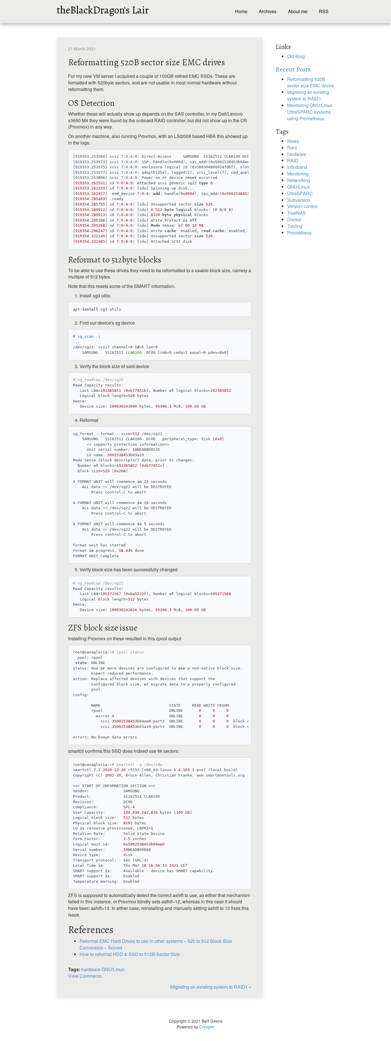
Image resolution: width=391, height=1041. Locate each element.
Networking (298, 180)
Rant (292, 147)
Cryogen (207, 1027)
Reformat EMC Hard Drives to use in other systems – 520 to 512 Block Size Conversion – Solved (156, 944)
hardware (90, 969)
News (293, 141)
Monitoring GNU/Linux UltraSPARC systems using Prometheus (309, 112)
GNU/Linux (113, 969)
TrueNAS (296, 213)
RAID (292, 160)
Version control (302, 206)
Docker (294, 219)
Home (241, 11)
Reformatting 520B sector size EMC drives (310, 82)
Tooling (294, 226)
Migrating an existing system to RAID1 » (210, 987)
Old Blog (296, 56)
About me (297, 11)
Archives (268, 11)
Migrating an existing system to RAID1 (308, 95)
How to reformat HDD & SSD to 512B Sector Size (130, 954)
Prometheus (299, 232)
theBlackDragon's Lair (103, 8)
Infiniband (297, 167)
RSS (324, 11)
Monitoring (298, 173)
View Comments (85, 976)
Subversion (298, 200)
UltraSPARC (300, 193)
